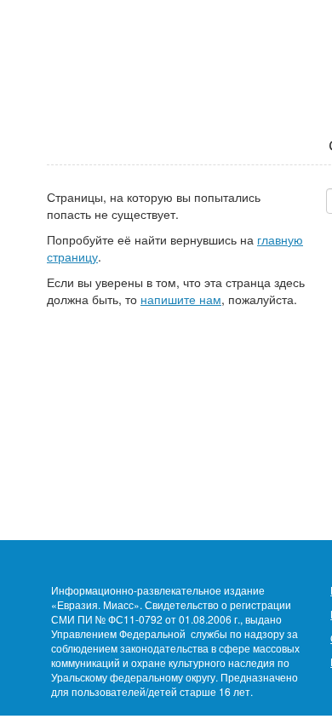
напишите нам (180, 299)
